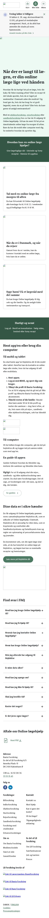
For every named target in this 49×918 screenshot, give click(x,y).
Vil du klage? (31, 816)
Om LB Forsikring (33, 847)
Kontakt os (31, 800)
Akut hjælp (31, 805)
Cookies (6, 908)
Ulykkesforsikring (11, 809)
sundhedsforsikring (12, 118)
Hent (14, 740)
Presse (29, 859)
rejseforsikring (33, 115)
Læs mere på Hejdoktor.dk (18, 559)
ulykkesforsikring (18, 115)
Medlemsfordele (10, 848)
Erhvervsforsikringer (12, 833)
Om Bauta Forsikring (12, 844)
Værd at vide (8, 852)
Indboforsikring (10, 805)
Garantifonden (9, 856)
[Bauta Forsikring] (11, 5)
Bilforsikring (8, 800)
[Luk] (44, 14)
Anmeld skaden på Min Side (20, 33)
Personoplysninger (11, 911)
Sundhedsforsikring (12, 822)
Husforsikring (9, 813)
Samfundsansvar (33, 851)
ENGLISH (15, 905)
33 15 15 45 (8, 776)
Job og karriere (32, 855)
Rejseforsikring (10, 817)
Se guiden (10, 493)
